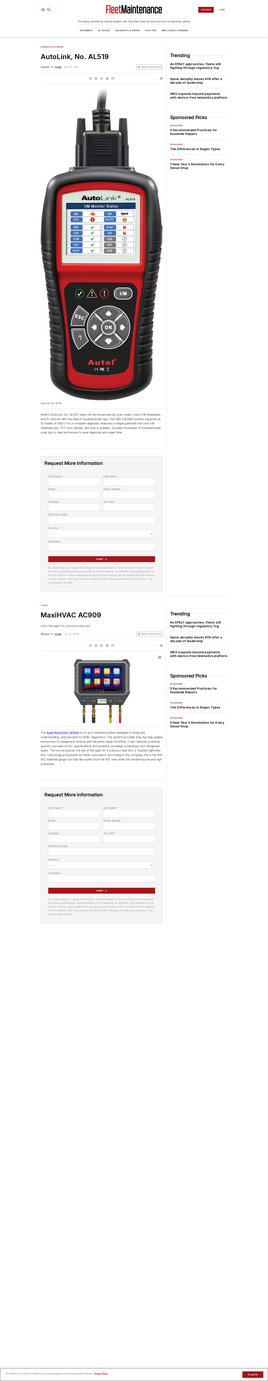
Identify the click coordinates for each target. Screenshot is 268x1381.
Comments (54, 541)
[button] (43, 9)
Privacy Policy (101, 1373)
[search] (49, 9)
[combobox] (101, 533)
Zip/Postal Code (57, 514)
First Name (55, 476)
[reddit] (107, 78)
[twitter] (101, 78)
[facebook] (90, 78)
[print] (161, 78)
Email (52, 489)
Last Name (110, 476)
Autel (58, 67)
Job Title (109, 501)
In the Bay (104, 30)
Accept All (253, 1374)
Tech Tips (150, 30)
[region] (134, 1374)
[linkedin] (96, 78)
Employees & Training (174, 30)
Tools (44, 605)
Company (54, 501)
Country (54, 528)
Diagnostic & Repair (127, 30)
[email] (112, 78)
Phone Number (112, 489)
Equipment (86, 30)
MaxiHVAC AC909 (66, 732)
